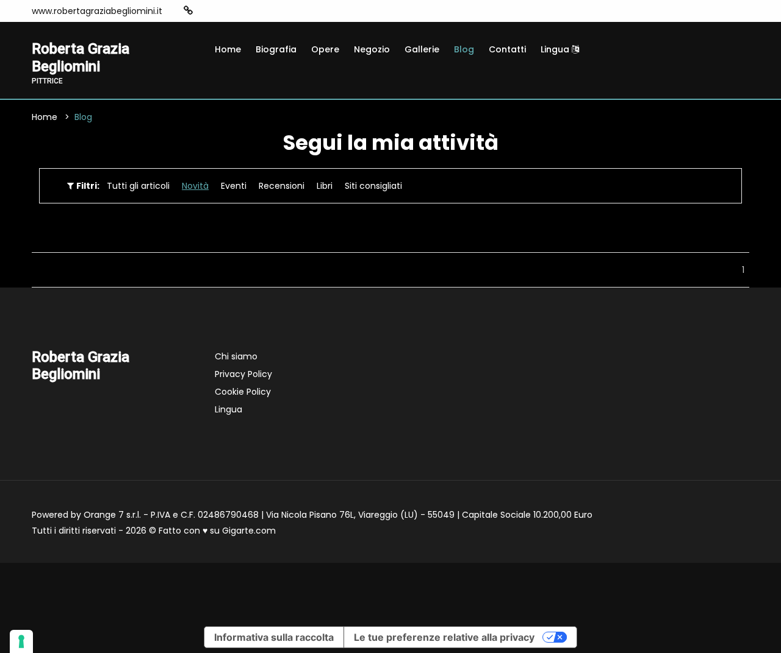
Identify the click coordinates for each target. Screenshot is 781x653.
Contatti (507, 49)
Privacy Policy (243, 374)
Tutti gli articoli (138, 186)
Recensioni (281, 186)
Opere (325, 49)
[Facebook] (225, 11)
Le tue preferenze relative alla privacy (444, 637)
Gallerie (422, 49)
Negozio (372, 49)
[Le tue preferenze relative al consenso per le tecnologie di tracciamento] (21, 641)
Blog (464, 49)
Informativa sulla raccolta (274, 637)
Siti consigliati (373, 186)
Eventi (234, 186)
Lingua (556, 49)
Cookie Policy (243, 392)
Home (228, 49)
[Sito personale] (188, 10)
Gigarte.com (249, 530)
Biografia (276, 49)
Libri (325, 186)
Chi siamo (236, 356)
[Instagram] (207, 11)
